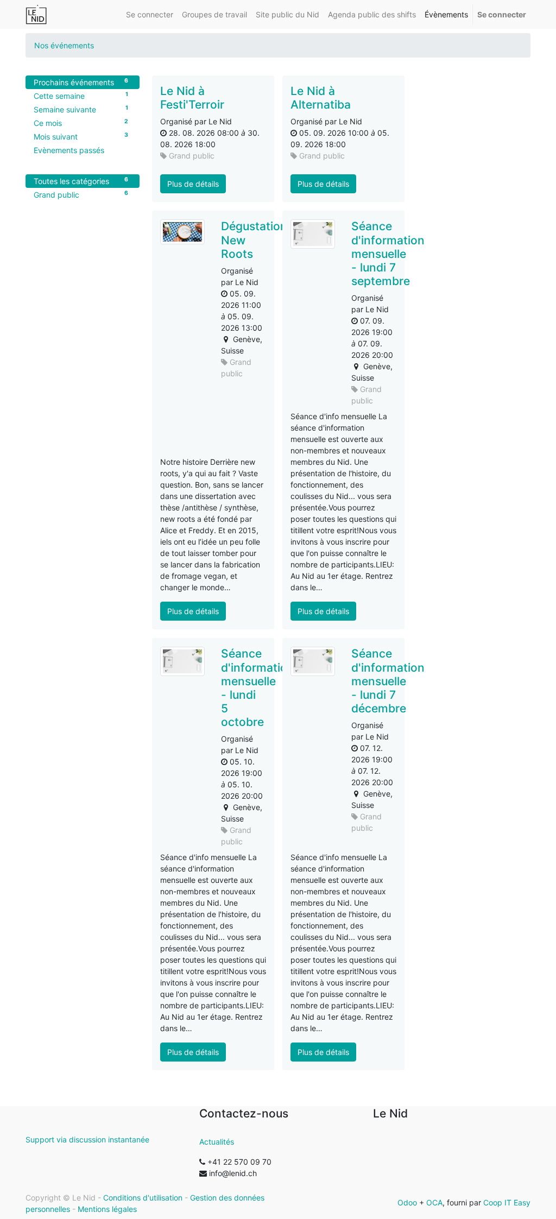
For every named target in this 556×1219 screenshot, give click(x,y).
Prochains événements (81, 82)
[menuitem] (150, 14)
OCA (434, 1202)
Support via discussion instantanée (87, 1139)
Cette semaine (81, 95)
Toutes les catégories (81, 181)
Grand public (81, 194)
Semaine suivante (81, 109)
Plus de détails (193, 183)
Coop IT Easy (506, 1202)
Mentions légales (107, 1209)
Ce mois (81, 123)
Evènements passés (69, 150)
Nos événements (64, 45)
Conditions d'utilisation (142, 1197)
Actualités (216, 1141)
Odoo (407, 1202)
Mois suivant (81, 136)
